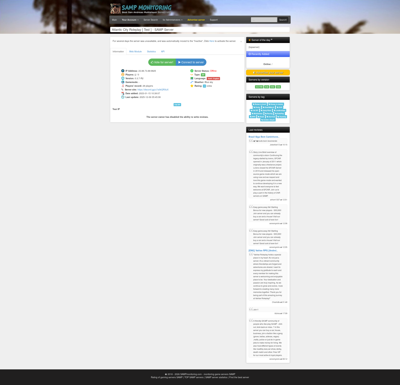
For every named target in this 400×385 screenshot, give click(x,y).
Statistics (151, 51)
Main (114, 19)
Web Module (135, 51)
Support (214, 19)
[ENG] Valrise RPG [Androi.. (263, 250)
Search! (283, 19)
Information (118, 51)
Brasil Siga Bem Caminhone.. (264, 136)
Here (211, 40)
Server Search (151, 19)
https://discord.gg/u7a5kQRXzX (153, 89)
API (163, 51)
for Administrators (172, 19)
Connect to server (192, 62)
